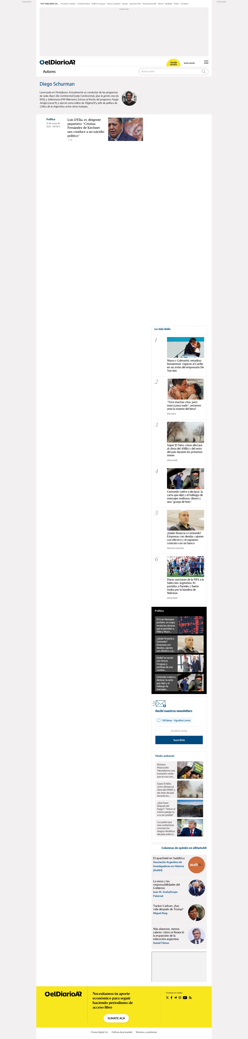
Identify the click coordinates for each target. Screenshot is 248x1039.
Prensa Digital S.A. (99, 1032)
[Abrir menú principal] (206, 62)
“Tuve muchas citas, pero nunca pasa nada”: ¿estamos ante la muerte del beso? (184, 405)
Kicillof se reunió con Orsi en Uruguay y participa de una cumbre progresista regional (165, 663)
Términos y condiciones (146, 1032)
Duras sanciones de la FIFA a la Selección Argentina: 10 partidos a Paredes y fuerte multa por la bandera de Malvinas (185, 586)
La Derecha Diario (83, 4)
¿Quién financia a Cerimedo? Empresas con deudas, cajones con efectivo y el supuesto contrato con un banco (185, 538)
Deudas (125, 4)
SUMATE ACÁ (116, 1018)
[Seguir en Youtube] (185, 997)
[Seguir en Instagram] (179, 997)
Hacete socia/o (173, 63)
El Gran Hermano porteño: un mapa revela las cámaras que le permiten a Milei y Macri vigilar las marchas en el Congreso (166, 625)
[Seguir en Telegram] (175, 997)
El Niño (176, 4)
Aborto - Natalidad (165, 4)
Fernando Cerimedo (68, 4)
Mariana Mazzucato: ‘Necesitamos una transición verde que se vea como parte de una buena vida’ (166, 770)
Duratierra (184, 4)
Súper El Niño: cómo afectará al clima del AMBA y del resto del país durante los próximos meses (184, 450)
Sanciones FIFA (135, 4)
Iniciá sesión (189, 63)
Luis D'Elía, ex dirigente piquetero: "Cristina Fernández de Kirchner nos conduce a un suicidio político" (85, 128)
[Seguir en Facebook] (171, 997)
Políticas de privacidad (122, 1032)
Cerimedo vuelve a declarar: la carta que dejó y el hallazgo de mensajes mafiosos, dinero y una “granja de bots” (166, 683)
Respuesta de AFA (149, 4)
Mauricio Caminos (175, 548)
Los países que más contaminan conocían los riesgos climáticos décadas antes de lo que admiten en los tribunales (166, 828)
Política (50, 119)
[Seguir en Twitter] (167, 997)
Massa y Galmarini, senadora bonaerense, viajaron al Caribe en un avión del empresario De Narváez (185, 365)
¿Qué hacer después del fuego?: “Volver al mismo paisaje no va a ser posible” (166, 808)
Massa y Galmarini (113, 4)
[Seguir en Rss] (190, 997)
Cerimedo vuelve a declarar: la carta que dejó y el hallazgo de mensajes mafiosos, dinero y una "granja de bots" (185, 496)
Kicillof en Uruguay (98, 4)
